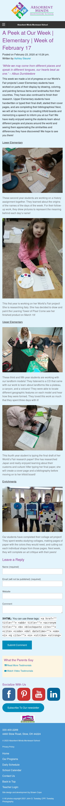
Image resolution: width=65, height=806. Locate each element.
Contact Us (8, 776)
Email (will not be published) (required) (21, 579)
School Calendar (11, 770)
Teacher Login (10, 787)
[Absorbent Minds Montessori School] (32, 10)
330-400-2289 (10, 730)
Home (5, 753)
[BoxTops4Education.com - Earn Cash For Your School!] (28, 719)
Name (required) (10, 566)
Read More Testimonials (19, 665)
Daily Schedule (11, 764)
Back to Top (9, 781)
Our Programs (10, 759)
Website (6, 591)
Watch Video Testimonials (20, 670)
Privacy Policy (8, 746)
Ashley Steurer (22, 58)
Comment (7, 603)
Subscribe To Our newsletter (23, 707)
